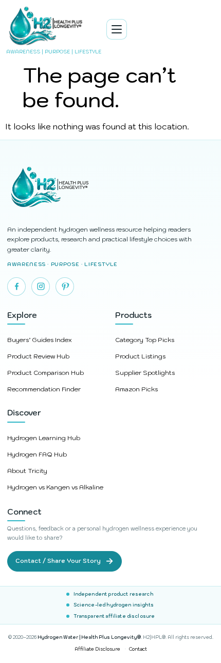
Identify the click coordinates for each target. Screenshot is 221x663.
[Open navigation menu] (116, 29)
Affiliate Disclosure (97, 649)
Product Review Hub (38, 356)
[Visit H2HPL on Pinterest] (65, 286)
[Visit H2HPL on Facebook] (16, 286)
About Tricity (27, 471)
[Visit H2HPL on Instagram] (40, 286)
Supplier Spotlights (145, 372)
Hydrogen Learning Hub (43, 438)
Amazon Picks (136, 389)
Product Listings (140, 356)
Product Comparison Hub (45, 372)
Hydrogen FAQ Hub (37, 454)
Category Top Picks (144, 340)
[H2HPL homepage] (110, 188)
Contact (138, 649)
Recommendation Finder (44, 389)
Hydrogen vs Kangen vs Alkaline (55, 487)
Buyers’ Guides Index (39, 340)
